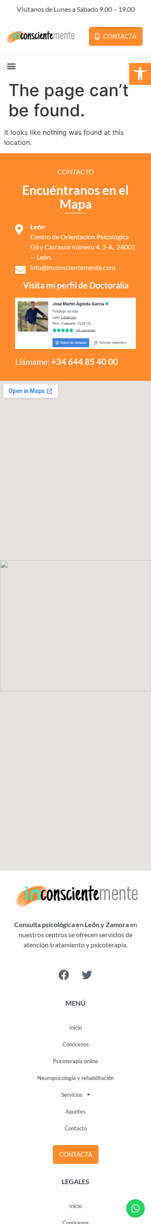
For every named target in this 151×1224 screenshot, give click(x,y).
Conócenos (75, 1044)
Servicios (72, 1094)
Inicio (75, 1027)
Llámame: (66, 361)
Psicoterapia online (75, 1061)
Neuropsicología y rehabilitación (75, 1078)
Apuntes (75, 1111)
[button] (140, 74)
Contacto (76, 1128)
